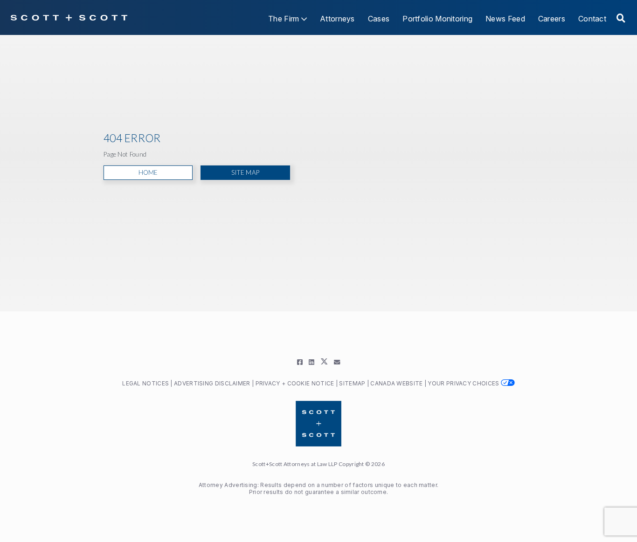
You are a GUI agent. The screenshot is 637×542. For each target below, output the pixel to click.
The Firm (284, 18)
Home (148, 172)
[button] (621, 18)
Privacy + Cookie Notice (295, 383)
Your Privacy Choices (464, 383)
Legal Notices (145, 383)
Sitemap (353, 383)
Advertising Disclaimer (212, 383)
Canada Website (397, 383)
